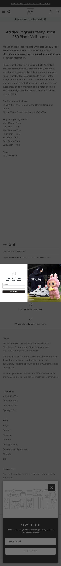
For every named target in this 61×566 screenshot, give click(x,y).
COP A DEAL (14, 291)
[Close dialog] (60, 265)
